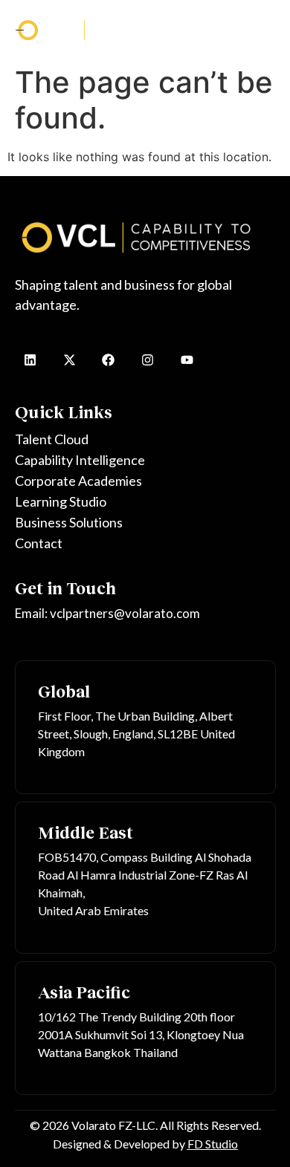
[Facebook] (109, 360)
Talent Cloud (51, 439)
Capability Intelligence (80, 459)
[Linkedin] (30, 360)
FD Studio (212, 1144)
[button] (264, 29)
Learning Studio (60, 501)
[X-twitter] (69, 360)
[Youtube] (187, 360)
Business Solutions (69, 522)
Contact (38, 543)
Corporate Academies (78, 480)
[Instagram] (147, 360)
